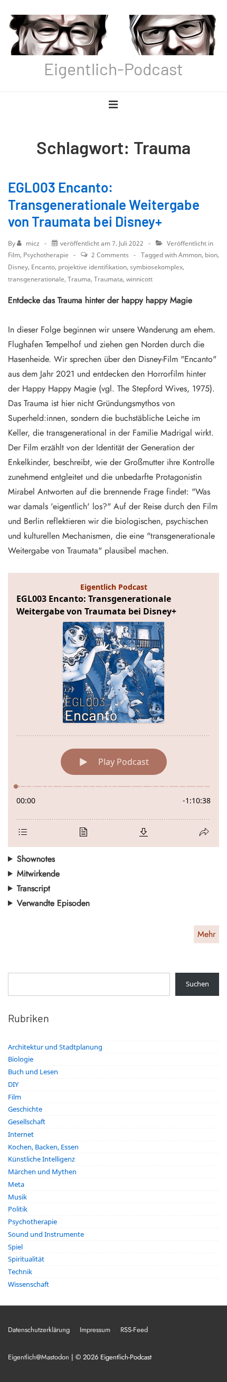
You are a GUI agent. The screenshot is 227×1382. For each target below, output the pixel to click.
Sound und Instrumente (46, 1234)
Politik (17, 1209)
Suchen (197, 983)
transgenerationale (36, 279)
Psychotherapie (46, 254)
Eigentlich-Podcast (113, 68)
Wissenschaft (28, 1284)
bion (211, 254)
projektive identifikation (92, 267)
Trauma (79, 279)
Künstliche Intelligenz (41, 1159)
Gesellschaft (26, 1121)
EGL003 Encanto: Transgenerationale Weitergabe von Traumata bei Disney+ (104, 204)
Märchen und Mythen (42, 1171)
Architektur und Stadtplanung (55, 1047)
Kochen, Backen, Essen (43, 1147)
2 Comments (110, 254)
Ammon (190, 254)
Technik (20, 1271)
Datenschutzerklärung (39, 1330)
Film (14, 254)
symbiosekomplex (156, 267)
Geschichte (25, 1109)
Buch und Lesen (33, 1071)
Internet (21, 1134)
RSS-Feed (134, 1330)
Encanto (43, 267)
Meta (16, 1184)
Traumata (108, 279)
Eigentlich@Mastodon (38, 1357)
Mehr (206, 934)
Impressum (95, 1330)
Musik (17, 1197)
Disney (18, 267)
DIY (13, 1084)
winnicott (139, 279)
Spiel (15, 1247)
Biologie (20, 1059)
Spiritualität (26, 1259)
